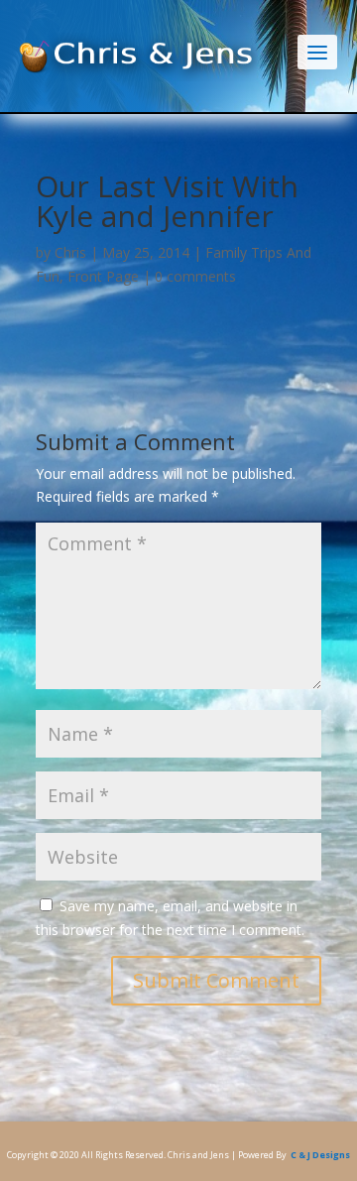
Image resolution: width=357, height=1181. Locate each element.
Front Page (103, 276)
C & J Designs (320, 1154)
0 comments (195, 276)
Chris (70, 252)
